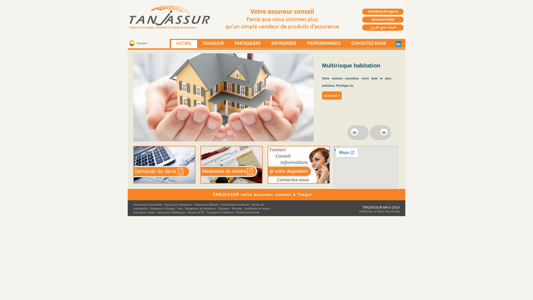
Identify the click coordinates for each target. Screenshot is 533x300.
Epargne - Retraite (230, 208)
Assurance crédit (144, 212)
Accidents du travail (257, 208)
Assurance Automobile (147, 204)
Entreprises (281, 44)
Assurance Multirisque (171, 212)
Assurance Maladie (206, 204)
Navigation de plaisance (200, 208)
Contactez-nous (368, 43)
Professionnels (324, 43)
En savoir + (300, 95)
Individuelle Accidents (235, 204)
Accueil (184, 43)
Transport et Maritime (220, 212)
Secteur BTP (196, 212)
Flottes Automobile (248, 212)
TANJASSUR (210, 44)
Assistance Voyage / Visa (166, 208)
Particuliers (245, 44)
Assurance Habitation (178, 204)
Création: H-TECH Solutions (379, 211)
